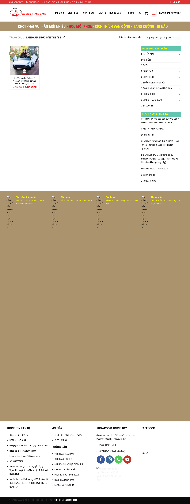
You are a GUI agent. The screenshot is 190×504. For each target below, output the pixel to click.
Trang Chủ (59, 13)
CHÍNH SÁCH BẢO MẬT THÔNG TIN (68, 464)
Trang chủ (15, 37)
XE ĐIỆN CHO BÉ (149, 94)
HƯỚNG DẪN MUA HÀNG (64, 480)
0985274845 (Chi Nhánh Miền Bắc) (110, 451)
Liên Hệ (102, 13)
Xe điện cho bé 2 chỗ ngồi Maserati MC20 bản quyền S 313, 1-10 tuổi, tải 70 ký (24, 81)
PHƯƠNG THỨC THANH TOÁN (66, 475)
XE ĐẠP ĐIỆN (147, 77)
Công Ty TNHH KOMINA (152, 128)
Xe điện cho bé (148, 174)
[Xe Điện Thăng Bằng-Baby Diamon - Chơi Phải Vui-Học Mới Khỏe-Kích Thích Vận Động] (28, 13)
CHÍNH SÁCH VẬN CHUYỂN (65, 469)
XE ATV (144, 65)
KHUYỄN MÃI (147, 54)
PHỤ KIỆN (146, 59)
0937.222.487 (147, 134)
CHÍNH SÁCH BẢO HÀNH (64, 454)
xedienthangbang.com (66, 500)
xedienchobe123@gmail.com (154, 168)
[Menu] (153, 13)
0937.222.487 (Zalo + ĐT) (107, 445)
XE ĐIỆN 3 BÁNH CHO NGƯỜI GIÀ (156, 88)
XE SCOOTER (147, 105)
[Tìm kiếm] (140, 13)
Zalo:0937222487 (149, 181)
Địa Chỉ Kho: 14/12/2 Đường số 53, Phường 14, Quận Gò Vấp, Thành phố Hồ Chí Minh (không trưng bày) (159, 158)
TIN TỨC (130, 13)
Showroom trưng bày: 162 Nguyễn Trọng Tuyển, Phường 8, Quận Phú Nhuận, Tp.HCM (160, 145)
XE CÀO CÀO (147, 71)
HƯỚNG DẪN (115, 13)
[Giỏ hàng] (146, 13)
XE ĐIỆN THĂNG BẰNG (152, 99)
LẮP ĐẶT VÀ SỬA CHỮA (64, 485)
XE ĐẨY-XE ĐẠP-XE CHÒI (153, 82)
